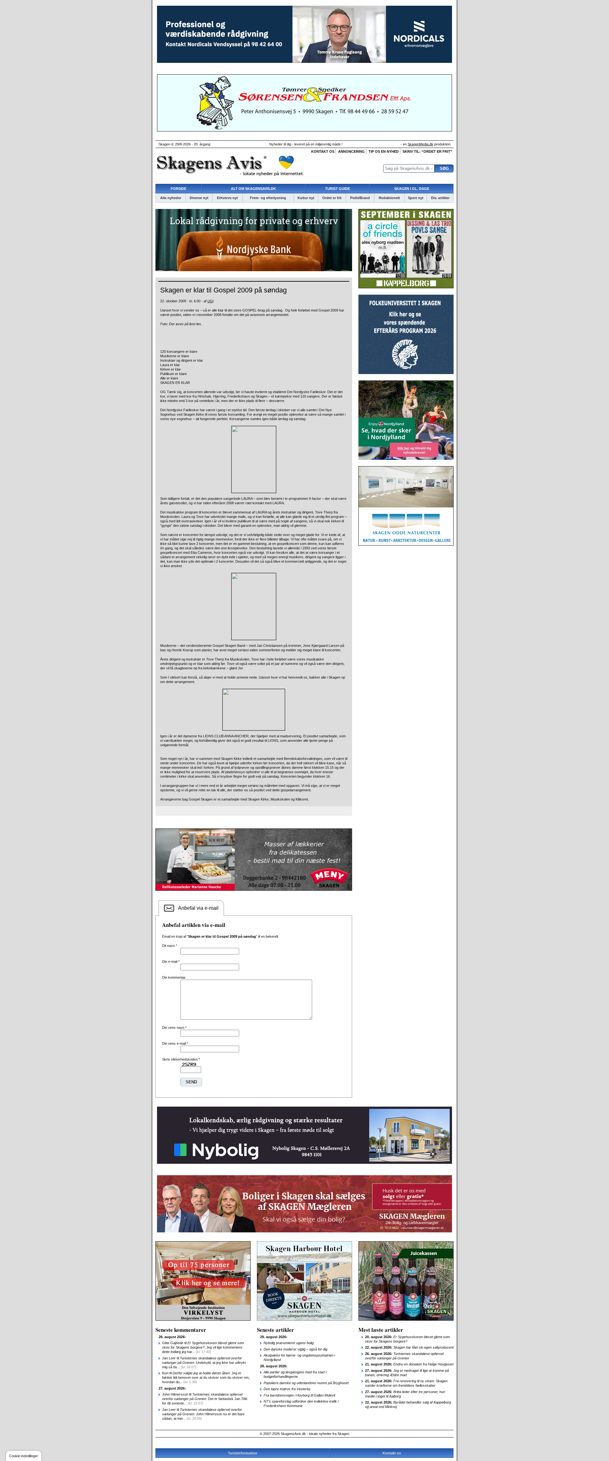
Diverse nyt (199, 198)
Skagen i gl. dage (411, 189)
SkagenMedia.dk (420, 144)
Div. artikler (440, 198)
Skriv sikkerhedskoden (181, 1059)
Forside (178, 189)
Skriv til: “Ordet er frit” (427, 151)
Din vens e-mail (175, 1043)
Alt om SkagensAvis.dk (253, 189)
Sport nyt (415, 198)
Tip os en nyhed (384, 151)
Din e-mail (171, 961)
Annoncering (351, 151)
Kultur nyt (306, 198)
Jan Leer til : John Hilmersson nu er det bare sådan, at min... (203, 1414)
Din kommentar (174, 977)
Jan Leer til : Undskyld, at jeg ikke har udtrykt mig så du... (204, 1362)
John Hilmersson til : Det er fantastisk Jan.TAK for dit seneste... (204, 1398)
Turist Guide (337, 189)
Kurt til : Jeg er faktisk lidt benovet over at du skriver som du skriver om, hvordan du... (206, 1377)
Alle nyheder (170, 198)
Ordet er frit (332, 198)
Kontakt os (322, 151)
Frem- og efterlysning (268, 198)
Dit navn (169, 946)
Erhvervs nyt (227, 198)
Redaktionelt (389, 198)
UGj (210, 301)
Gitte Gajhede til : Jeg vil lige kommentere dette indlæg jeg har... (203, 1347)
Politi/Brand (360, 198)
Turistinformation (242, 1453)
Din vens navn (174, 1027)
